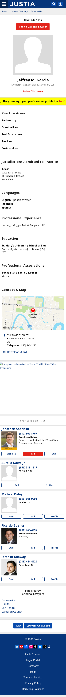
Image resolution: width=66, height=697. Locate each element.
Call (33, 453)
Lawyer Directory (19, 11)
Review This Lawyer (33, 91)
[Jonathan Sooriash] (9, 439)
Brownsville (36, 11)
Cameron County (12, 611)
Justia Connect (32, 654)
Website (11, 453)
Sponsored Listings (33, 421)
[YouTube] (21, 646)
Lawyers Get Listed (38, 625)
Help (33, 671)
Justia (5, 11)
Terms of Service (32, 677)
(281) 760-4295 (28, 530)
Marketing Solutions (33, 689)
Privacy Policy (33, 683)
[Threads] (35, 646)
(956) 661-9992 (28, 498)
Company (33, 666)
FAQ (18, 625)
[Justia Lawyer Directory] (49, 646)
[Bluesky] (40, 646)
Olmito (6, 604)
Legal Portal (33, 660)
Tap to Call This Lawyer (33, 26)
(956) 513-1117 (28, 467)
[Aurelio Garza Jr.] (9, 473)
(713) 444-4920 (28, 561)
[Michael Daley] (9, 505)
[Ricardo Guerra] (9, 536)
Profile (49, 485)
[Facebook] (26, 646)
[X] (45, 646)
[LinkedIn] (17, 646)
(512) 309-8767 (28, 433)
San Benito (8, 608)
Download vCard (17, 352)
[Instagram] (31, 646)
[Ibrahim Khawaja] (9, 567)
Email (54, 453)
